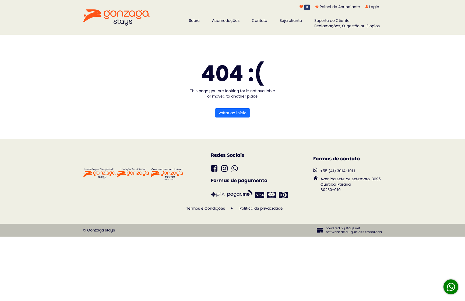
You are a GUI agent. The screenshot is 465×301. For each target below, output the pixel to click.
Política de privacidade (261, 208)
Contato (259, 20)
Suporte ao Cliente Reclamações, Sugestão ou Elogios (347, 23)
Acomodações (225, 20)
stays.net (353, 228)
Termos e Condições (205, 208)
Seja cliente (291, 20)
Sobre (194, 20)
